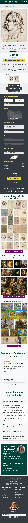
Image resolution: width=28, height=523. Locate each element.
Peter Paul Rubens (18, 5)
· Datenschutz (4, 494)
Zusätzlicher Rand (7, 103)
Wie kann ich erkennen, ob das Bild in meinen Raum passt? (12, 426)
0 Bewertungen (17, 91)
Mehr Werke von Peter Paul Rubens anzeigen (14, 296)
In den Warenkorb (14, 178)
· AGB (3, 492)
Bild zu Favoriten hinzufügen (15, 88)
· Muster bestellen (18, 499)
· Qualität (16, 492)
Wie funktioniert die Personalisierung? (13, 401)
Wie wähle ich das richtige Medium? (12, 431)
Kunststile (8, 5)
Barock (12, 5)
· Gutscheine (17, 497)
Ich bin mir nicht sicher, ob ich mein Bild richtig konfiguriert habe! (13, 437)
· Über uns (4, 499)
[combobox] (14, 105)
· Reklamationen (5, 497)
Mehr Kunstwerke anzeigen (14, 346)
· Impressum (4, 491)
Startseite (3, 5)
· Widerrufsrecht (5, 495)
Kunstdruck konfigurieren (15, 60)
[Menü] (1, 1)
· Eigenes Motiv (18, 489)
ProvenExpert (11, 379)
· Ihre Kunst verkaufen (19, 491)
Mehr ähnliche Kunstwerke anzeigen (14, 251)
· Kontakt (3, 489)
